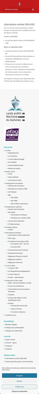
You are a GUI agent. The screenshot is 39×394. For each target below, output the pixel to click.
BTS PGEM (11, 212)
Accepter (19, 376)
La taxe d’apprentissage (16, 159)
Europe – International (16, 277)
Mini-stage (11, 238)
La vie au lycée (10, 266)
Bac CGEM (14, 197)
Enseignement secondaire (14, 183)
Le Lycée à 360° (13, 268)
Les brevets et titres (14, 180)
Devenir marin (10, 172)
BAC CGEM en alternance (19, 204)
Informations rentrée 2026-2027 (19, 235)
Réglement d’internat (15, 262)
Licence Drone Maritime (16, 221)
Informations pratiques (13, 233)
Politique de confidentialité (19, 391)
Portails (10, 303)
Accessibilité (12, 162)
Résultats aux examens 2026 (17, 189)
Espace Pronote (16, 309)
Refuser (19, 381)
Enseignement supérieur (13, 207)
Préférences (19, 387)
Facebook (8, 349)
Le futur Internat (13, 274)
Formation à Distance (18, 312)
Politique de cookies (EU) (13, 331)
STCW (10, 174)
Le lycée (8, 150)
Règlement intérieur (15, 259)
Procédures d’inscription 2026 (18, 241)
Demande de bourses (15, 253)
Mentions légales (11, 324)
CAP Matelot (12, 192)
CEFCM (10, 230)
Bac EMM (14, 201)
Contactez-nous (10, 315)
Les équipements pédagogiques (19, 271)
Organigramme (13, 153)
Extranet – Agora (11, 343)
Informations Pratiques (19, 215)
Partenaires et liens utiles (13, 280)
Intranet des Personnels (19, 306)
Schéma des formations (16, 186)
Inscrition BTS (15, 247)
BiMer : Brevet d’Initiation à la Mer (19, 283)
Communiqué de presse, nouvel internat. (19, 361)
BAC (9, 195)
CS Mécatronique (14, 224)
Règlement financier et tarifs (18, 256)
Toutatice (11, 295)
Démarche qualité (14, 168)
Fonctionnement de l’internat (18, 250)
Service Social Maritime (16, 286)
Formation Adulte (11, 227)
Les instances (12, 156)
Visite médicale (13, 177)
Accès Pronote (10, 339)
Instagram (8, 346)
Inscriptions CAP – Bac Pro (20, 244)
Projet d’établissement (15, 165)
